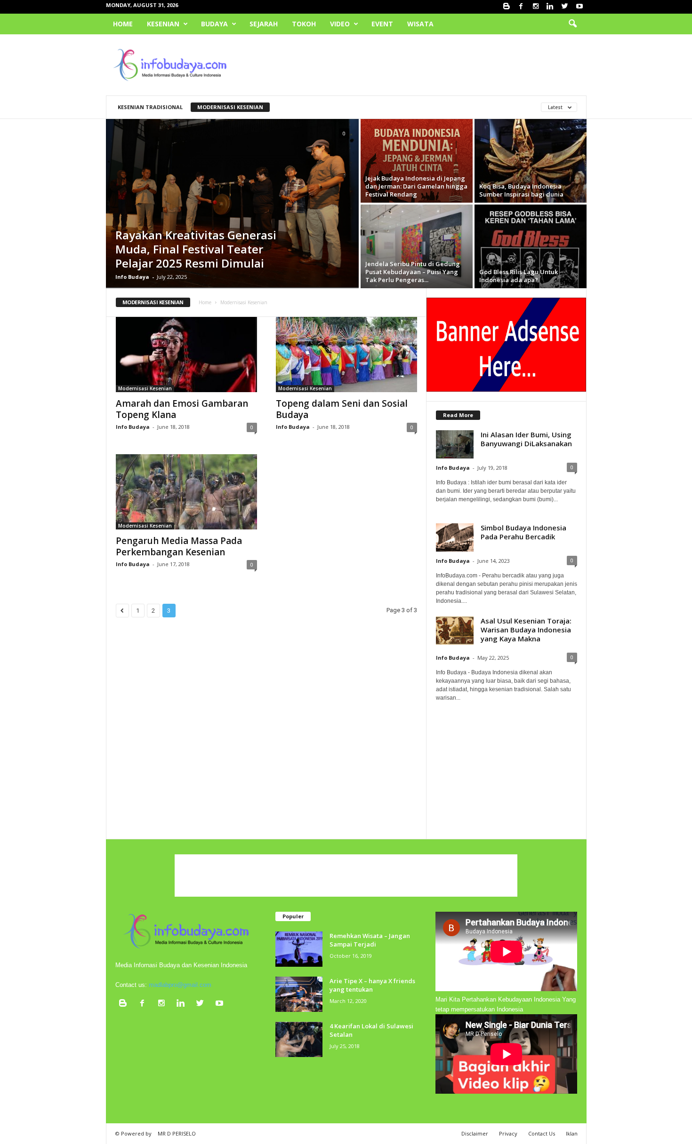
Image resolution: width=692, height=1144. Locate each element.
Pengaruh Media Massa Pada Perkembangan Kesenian (179, 546)
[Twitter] (565, 7)
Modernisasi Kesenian (230, 106)
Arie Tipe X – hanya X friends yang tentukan (372, 985)
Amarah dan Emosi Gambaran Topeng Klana (182, 409)
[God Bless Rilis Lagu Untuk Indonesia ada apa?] (531, 246)
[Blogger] (506, 7)
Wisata (420, 23)
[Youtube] (579, 7)
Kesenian (163, 23)
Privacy (508, 1133)
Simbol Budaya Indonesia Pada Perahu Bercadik (523, 532)
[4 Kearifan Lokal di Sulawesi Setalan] (298, 1039)
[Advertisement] (415, 65)
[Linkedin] (550, 7)
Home (123, 23)
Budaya (214, 23)
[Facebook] (521, 7)
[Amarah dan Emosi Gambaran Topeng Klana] (186, 354)
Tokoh (304, 23)
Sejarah (263, 23)
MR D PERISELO (177, 1133)
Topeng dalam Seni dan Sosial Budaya (342, 409)
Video (340, 23)
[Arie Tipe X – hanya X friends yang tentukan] (298, 994)
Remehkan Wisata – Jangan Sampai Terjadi (370, 939)
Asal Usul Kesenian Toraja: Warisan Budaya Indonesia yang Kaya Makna (526, 629)
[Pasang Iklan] (506, 345)
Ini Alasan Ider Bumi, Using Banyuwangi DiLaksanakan (526, 439)
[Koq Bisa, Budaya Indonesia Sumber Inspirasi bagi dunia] (531, 161)
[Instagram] (535, 7)
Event (382, 23)
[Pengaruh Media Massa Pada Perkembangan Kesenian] (186, 491)
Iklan (572, 1133)
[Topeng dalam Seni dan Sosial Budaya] (346, 354)
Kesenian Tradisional (150, 106)
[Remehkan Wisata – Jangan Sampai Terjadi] (298, 949)
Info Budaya (132, 276)
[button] (572, 24)
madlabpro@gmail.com (180, 984)
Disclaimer (474, 1133)
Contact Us (541, 1133)
